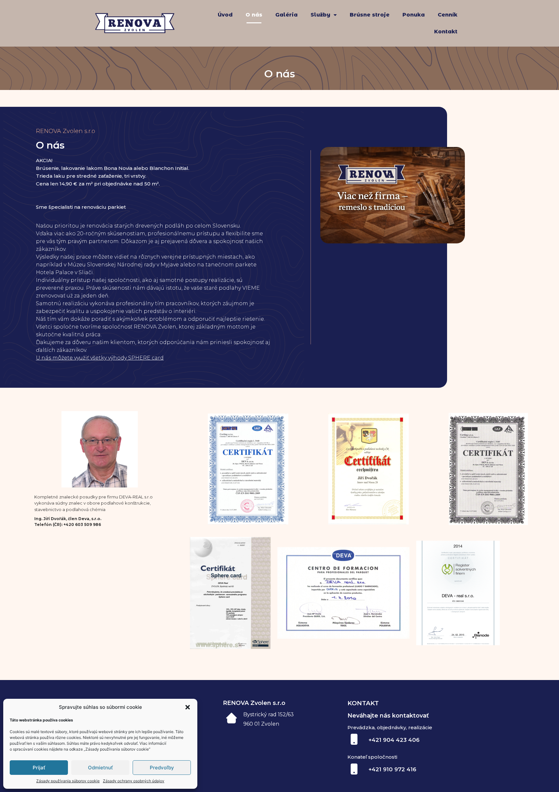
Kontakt (445, 31)
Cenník (447, 15)
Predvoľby (162, 767)
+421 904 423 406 (394, 740)
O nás (254, 15)
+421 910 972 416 (392, 769)
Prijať (39, 767)
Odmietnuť (100, 767)
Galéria (286, 15)
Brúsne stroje (369, 15)
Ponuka (413, 15)
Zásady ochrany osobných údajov (133, 780)
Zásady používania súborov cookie (68, 780)
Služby (320, 15)
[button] (187, 707)
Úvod (225, 15)
